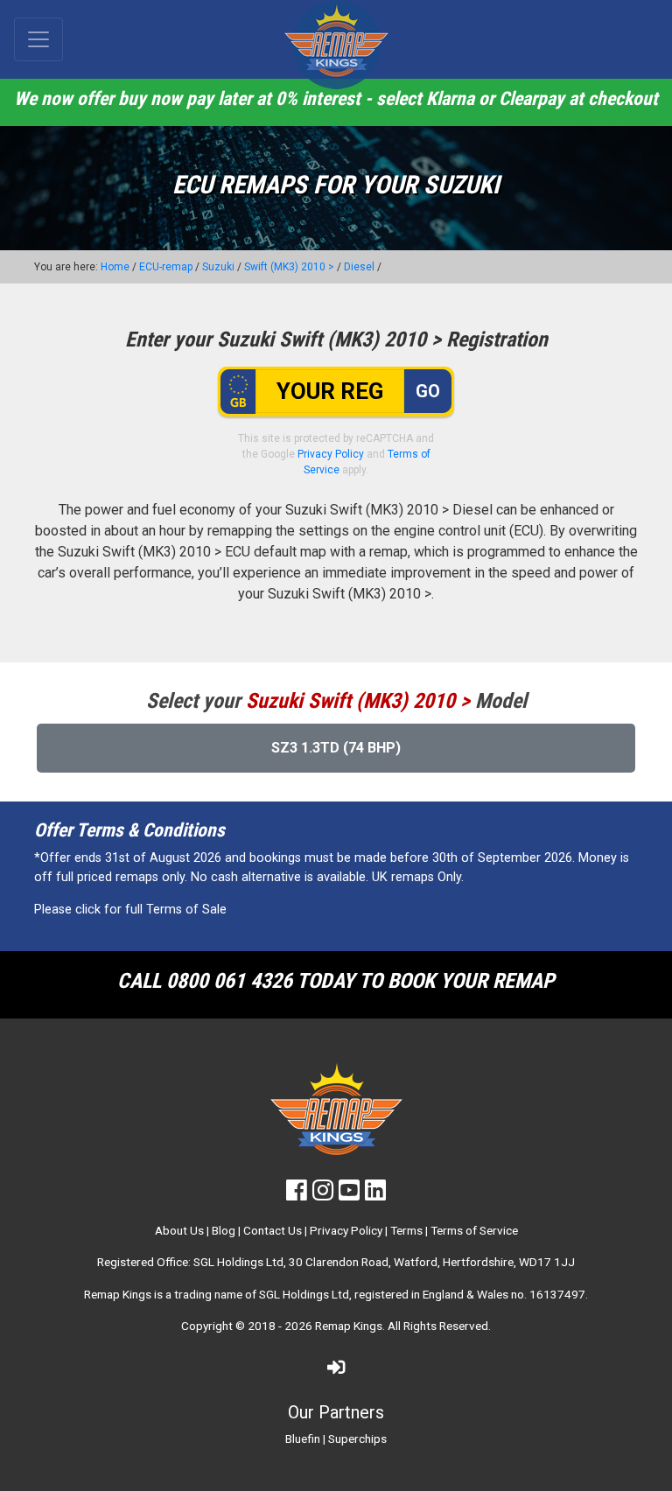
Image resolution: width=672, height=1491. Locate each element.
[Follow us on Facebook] (296, 1194)
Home (115, 267)
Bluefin (302, 1439)
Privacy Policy (331, 454)
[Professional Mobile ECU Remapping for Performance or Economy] (336, 44)
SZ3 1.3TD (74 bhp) (336, 747)
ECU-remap (165, 267)
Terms (406, 1230)
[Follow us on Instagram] (322, 1194)
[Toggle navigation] (38, 39)
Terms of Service (474, 1230)
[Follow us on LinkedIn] (375, 1194)
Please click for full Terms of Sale (130, 909)
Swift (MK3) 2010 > (289, 267)
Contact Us (272, 1230)
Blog (223, 1230)
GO (428, 391)
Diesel (359, 267)
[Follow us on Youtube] (349, 1194)
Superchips (357, 1439)
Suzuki (218, 267)
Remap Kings (348, 1326)
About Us (179, 1230)
